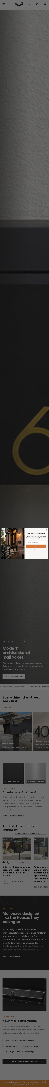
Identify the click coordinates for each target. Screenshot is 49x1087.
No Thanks (43, 552)
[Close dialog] (46, 530)
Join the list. (36, 549)
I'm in (36, 546)
